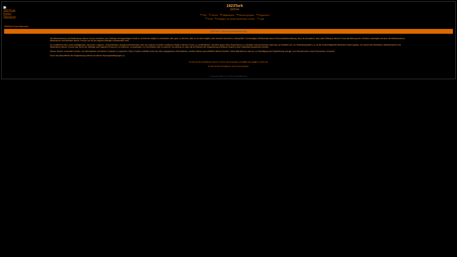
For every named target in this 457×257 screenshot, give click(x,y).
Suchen (214, 15)
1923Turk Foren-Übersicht (16, 26)
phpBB (220, 76)
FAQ (205, 15)
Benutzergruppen (246, 15)
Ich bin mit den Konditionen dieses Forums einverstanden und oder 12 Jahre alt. (228, 62)
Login (262, 19)
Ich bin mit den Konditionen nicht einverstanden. (228, 66)
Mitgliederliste (228, 15)
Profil (210, 19)
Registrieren (264, 15)
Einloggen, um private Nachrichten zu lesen (236, 19)
